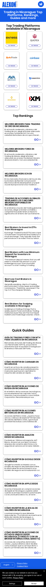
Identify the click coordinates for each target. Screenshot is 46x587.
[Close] (43, 572)
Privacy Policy (22, 563)
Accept (33, 583)
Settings (12, 583)
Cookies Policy (22, 566)
